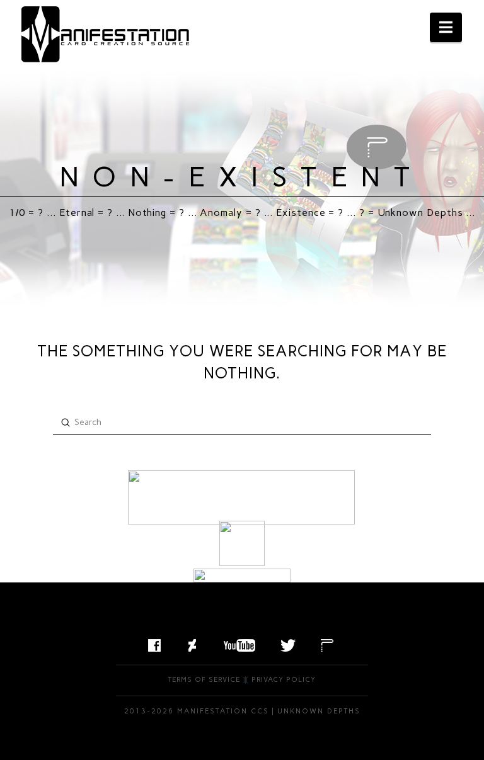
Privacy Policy (283, 680)
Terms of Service (204, 680)
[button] (446, 27)
